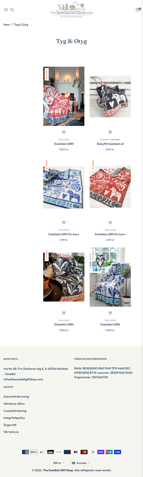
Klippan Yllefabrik (110, 139)
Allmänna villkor (14, 403)
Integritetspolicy (14, 418)
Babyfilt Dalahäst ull (110, 144)
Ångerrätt (9, 425)
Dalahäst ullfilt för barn (63, 234)
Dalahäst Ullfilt (64, 144)
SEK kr (57, 463)
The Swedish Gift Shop (58, 470)
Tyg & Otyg (63, 139)
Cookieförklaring (14, 411)
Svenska (81, 463)
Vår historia (11, 432)
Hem (6, 24)
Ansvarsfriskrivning (16, 396)
